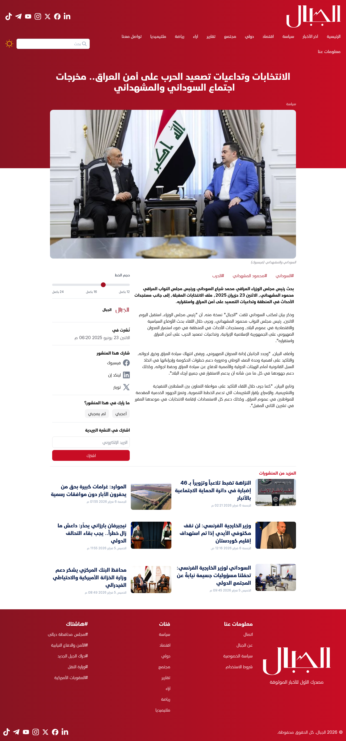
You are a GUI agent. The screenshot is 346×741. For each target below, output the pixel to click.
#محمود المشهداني (250, 275)
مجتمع (230, 36)
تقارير (211, 36)
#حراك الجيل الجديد (73, 656)
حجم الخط (122, 275)
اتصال (248, 634)
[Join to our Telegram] (18, 16)
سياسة (288, 36)
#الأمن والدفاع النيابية (69, 645)
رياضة (179, 36)
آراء (195, 36)
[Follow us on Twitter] (47, 16)
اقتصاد (268, 36)
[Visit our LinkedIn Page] (67, 16)
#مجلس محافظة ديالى (68, 634)
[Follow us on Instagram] (38, 16)
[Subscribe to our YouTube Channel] (28, 16)
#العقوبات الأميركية (71, 677)
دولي (249, 36)
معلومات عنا (329, 51)
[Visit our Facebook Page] (57, 16)
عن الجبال (245, 645)
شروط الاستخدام (239, 666)
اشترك (91, 455)
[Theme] (9, 44)
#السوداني (285, 275)
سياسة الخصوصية (238, 656)
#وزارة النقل (78, 666)
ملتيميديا (158, 36)
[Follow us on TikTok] (8, 16)
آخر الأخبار (310, 36)
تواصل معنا (132, 36)
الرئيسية (334, 36)
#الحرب (218, 275)
